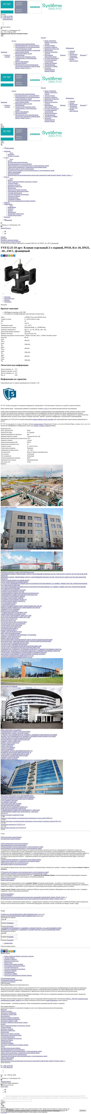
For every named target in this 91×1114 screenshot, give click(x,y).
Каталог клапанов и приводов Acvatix (12, 815)
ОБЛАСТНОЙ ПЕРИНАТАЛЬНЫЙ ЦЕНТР (14, 582)
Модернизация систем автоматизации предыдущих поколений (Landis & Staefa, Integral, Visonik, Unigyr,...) (27, 66)
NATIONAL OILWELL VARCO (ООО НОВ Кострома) (17, 572)
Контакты (83, 55)
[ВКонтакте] (2, 256)
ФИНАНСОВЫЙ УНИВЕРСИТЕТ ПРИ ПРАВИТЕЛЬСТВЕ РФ (20, 607)
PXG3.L (68, 999)
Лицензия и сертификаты (8, 1013)
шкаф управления (51, 1000)
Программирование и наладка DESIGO (27, 45)
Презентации (73, 54)
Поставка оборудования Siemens (25, 44)
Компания (4, 52)
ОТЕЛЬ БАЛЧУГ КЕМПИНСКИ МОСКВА (14, 644)
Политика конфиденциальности (10, 1019)
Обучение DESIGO (21, 63)
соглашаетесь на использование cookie (18, 1110)
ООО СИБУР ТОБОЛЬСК (9, 507)
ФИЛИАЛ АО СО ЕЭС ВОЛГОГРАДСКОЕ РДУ (16, 550)
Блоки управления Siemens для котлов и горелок (51, 42)
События (72, 51)
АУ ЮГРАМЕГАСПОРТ (8, 604)
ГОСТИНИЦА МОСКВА (8, 802)
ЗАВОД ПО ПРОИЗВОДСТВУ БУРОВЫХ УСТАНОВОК (18, 635)
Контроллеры (49, 50)
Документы (7, 301)
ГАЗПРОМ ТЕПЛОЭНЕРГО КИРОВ (12, 598)
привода (18, 1000)
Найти (3, 1102)
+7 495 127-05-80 (7, 16)
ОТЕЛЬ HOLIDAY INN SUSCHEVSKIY (13, 623)
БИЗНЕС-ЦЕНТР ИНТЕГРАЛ (10, 638)
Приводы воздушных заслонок (13, 964)
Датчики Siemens (50, 45)
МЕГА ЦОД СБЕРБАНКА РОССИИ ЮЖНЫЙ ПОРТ (17, 795)
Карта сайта (4, 1086)
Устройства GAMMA (51, 66)
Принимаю (82, 1110)
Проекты (63, 55)
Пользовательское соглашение (10, 1017)
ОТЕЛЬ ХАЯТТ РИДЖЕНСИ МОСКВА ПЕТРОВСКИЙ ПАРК (20, 647)
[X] (4, 256)
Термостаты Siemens (51, 63)
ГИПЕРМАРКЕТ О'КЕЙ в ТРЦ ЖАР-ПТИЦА (15, 733)
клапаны (41, 425)
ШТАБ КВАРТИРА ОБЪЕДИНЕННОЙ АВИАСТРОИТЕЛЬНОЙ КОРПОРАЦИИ (26, 641)
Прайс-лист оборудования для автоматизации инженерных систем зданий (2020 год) (26, 818)
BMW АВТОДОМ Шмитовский (10, 633)
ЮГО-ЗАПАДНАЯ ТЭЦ (8, 620)
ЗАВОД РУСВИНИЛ (7, 749)
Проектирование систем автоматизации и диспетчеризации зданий (27, 48)
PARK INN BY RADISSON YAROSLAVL (13, 808)
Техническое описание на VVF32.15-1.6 (13, 824)
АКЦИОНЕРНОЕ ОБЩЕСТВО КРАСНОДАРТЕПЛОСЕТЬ (19, 595)
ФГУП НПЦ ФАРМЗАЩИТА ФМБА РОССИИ (15, 617)
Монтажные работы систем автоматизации (23, 54)
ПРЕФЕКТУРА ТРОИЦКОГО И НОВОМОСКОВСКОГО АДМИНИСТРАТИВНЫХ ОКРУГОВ (30, 651)
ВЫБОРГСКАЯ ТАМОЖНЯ (9, 611)
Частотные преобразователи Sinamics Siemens (50, 69)
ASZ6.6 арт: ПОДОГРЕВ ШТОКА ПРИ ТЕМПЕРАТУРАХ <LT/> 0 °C (22, 916)
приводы (48, 425)
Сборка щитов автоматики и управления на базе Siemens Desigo (27, 51)
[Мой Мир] (14, 256)
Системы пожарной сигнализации (51, 60)
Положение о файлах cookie (9, 1021)
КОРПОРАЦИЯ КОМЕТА (9, 630)
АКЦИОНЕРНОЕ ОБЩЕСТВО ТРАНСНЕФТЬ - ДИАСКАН (19, 811)
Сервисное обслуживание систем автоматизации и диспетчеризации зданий (26, 58)
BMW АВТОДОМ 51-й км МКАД (11, 730)
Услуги (14, 41)
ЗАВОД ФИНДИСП (7, 746)
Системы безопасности (52, 58)
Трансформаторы (50, 65)
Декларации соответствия (73, 56)
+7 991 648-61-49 (7, 18)
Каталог (43, 37)
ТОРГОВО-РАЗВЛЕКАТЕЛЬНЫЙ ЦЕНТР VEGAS (16, 657)
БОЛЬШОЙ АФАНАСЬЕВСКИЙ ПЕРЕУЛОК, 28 (16, 752)
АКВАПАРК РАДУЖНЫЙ (9, 686)
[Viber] (7, 256)
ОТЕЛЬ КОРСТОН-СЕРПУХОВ (11, 627)
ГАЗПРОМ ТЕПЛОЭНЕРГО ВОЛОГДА (13, 601)
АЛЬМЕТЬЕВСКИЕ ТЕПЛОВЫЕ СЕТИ (13, 614)
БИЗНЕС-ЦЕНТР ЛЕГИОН (9, 759)
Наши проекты (5, 1016)
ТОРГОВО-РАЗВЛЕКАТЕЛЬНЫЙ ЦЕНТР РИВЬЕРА (17, 799)
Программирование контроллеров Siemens (13, 845)
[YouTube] (5, 234)
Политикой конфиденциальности (55, 1110)
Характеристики (9, 298)
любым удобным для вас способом (42, 419)
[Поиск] (2, 35)
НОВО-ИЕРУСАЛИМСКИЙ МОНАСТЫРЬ (14, 755)
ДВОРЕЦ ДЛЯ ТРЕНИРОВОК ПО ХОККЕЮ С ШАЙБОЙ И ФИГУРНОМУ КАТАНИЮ (28, 736)
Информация (70, 48)
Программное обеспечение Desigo (51, 56)
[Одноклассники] (12, 256)
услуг (46, 408)
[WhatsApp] (9, 256)
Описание (7, 297)
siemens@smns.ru (8, 19)
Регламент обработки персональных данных (14, 1022)
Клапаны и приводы (51, 47)
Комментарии (8, 943)
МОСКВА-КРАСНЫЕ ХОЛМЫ (10, 805)
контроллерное (38, 424)
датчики (36, 425)
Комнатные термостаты (52, 49)
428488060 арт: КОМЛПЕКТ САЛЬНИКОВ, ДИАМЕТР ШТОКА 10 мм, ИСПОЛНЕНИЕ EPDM (30, 929)
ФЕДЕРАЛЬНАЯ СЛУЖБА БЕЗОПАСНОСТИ (15, 739)
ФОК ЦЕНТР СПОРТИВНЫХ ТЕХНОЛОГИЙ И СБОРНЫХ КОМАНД (23, 654)
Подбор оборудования (73, 60)
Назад (11, 153)
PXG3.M (74, 999)
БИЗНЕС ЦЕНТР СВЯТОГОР (10, 743)
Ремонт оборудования (22, 61)
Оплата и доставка (7, 56)
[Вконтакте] (5, 231)
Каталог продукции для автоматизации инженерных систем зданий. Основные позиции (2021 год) (31, 821)
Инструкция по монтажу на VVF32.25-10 (13, 827)
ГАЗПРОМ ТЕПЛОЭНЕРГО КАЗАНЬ (12, 591)
